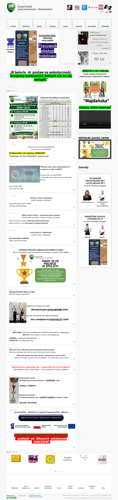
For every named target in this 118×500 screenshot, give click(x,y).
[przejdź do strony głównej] (32, 8)
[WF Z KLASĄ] (50, 465)
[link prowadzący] (103, 200)
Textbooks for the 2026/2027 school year (29, 162)
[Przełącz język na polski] (107, 12)
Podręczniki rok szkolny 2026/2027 (27, 159)
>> (16, 96)
